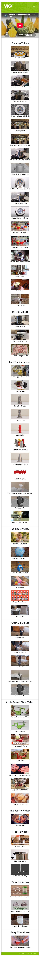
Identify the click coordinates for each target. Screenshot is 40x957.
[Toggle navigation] (33, 7)
